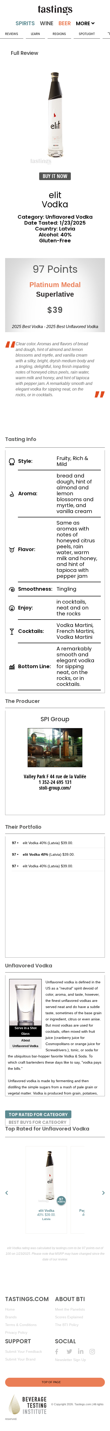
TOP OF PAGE (51, 1382)
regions (59, 34)
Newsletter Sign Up (70, 1360)
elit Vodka (35, 843)
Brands (11, 1317)
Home (10, 1309)
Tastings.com (82, 1404)
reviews (11, 34)
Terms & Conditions (21, 1325)
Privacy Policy (16, 1332)
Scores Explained (69, 1317)
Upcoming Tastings (95, 1351)
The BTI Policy (67, 1325)
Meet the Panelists (70, 1309)
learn (35, 34)
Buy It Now (55, 176)
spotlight (87, 34)
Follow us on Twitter (72, 1351)
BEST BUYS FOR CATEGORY (38, 1122)
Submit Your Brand (20, 1359)
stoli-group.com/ (55, 787)
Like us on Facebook (61, 1351)
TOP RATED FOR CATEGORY (38, 1114)
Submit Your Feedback (23, 1351)
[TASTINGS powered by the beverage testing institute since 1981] (55, 10)
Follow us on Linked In (84, 1351)
